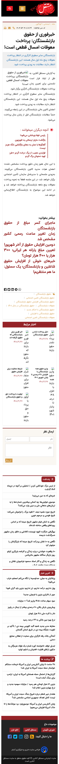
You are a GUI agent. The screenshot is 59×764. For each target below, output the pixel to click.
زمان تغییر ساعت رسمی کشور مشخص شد (29, 236)
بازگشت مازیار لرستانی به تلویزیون (30, 140)
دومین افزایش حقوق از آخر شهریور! (29, 245)
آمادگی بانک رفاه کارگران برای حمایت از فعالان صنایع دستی (32, 638)
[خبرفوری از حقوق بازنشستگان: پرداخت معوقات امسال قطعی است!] (16, 289)
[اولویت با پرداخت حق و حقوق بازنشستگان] (26, 407)
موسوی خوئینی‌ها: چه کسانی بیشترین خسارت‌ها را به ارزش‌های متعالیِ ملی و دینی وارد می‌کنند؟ (32, 503)
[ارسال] (8, 28)
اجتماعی (47, 24)
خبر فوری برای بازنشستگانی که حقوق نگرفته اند (16, 334)
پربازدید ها (45, 659)
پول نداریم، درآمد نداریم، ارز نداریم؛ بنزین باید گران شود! (30, 588)
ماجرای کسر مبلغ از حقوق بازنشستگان (29, 226)
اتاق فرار (14, 730)
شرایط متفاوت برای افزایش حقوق (14, 370)
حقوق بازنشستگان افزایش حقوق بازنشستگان (35, 301)
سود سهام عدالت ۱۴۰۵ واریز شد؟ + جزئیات (36, 601)
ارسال (8, 460)
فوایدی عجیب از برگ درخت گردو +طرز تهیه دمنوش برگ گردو (27, 154)
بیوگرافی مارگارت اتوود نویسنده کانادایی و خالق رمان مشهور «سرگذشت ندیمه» (29, 533)
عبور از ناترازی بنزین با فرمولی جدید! (39, 594)
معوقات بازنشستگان (46, 305)
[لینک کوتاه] (13, 28)
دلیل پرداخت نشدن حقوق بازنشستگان (40, 333)
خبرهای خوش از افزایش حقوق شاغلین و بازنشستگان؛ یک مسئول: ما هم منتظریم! (29, 266)
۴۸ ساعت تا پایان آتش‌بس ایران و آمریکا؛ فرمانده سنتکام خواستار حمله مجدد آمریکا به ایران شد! (30, 666)
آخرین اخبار (45, 573)
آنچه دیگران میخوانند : (34, 130)
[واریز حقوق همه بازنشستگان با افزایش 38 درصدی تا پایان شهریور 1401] (51, 392)
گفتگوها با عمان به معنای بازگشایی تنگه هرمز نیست (25, 146)
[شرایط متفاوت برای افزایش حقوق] (26, 378)
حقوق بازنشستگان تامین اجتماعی (40, 298)
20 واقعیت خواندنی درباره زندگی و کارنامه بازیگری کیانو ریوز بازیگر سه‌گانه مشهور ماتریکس (31, 553)
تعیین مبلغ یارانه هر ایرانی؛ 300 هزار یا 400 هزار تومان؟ (29, 253)
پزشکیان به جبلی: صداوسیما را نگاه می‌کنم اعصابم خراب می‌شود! (31, 580)
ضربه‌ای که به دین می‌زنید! (43, 496)
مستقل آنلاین (30, 730)
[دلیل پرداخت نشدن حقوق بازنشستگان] (51, 341)
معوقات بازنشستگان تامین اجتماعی (39, 317)
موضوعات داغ (50, 724)
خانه (53, 24)
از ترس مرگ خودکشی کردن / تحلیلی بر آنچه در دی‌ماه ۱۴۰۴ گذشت (31, 487)
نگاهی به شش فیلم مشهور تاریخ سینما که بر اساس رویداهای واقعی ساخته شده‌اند (33, 523)
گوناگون (38, 24)
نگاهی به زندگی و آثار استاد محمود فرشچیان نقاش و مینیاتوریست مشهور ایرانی (32, 563)
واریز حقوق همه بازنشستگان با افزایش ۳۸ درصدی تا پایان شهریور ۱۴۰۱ (39, 373)
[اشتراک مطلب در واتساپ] (19, 289)
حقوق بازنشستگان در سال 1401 (21, 305)
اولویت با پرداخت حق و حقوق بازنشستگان (13, 395)
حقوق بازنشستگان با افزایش (42, 313)
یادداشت (46, 479)
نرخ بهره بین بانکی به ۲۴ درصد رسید (39, 620)
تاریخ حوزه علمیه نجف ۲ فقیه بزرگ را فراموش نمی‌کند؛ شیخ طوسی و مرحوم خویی (31, 513)
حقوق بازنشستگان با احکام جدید (40, 309)
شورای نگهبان (49, 730)
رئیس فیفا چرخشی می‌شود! (32, 135)
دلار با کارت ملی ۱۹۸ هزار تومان (41, 613)
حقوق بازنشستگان (43, 294)
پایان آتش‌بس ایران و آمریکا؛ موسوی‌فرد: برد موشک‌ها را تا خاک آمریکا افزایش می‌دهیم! (29, 705)
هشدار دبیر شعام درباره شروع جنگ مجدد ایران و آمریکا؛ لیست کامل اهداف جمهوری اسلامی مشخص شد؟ (30, 696)
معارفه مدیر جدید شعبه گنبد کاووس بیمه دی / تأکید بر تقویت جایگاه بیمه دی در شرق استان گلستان (31, 628)
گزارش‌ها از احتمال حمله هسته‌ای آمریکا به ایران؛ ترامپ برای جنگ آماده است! (31, 676)
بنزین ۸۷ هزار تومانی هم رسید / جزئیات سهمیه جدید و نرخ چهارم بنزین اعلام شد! (31, 686)
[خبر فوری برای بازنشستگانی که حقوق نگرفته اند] (26, 347)
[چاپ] (5, 28)
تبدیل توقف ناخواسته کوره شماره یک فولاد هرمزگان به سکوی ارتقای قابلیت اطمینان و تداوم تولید (31, 647)
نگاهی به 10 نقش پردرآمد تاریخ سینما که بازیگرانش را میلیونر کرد (32, 543)
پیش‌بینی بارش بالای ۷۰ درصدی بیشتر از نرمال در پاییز (31, 607)
